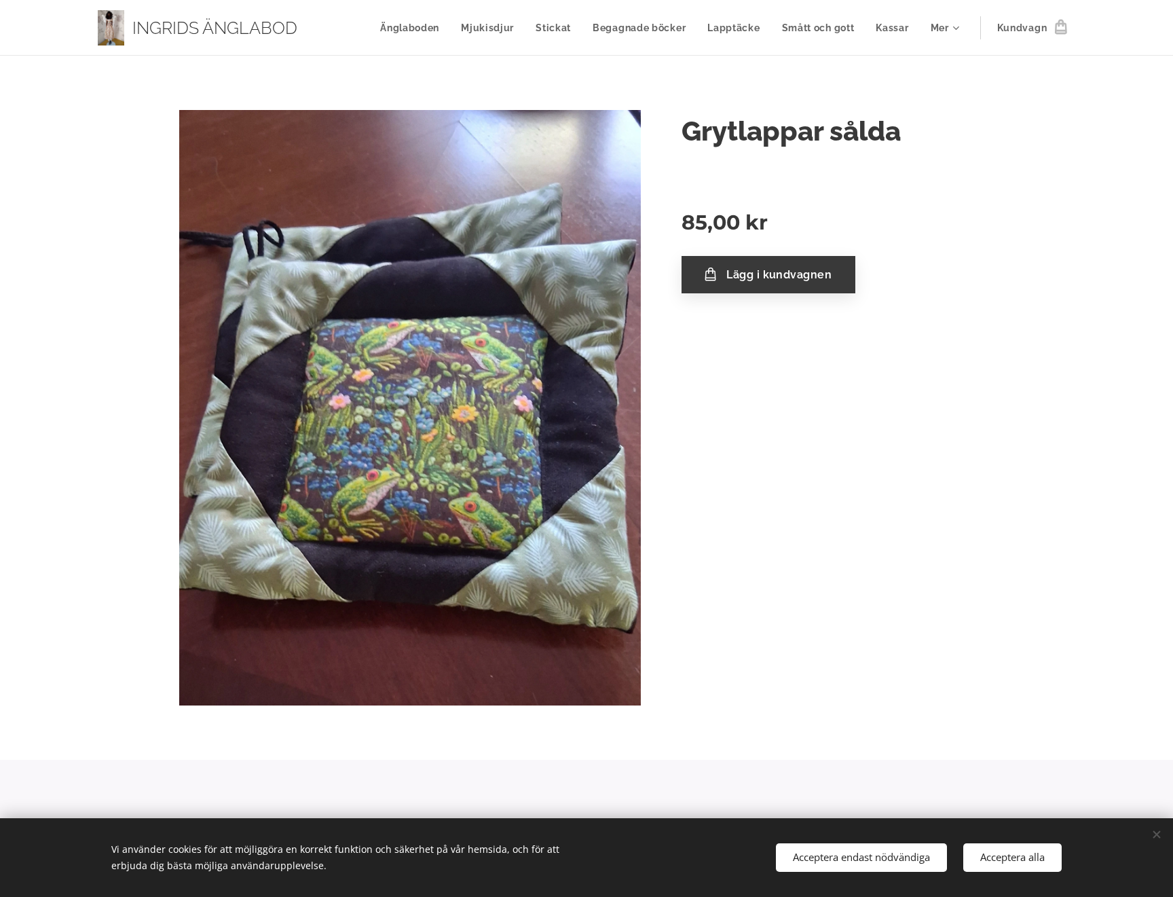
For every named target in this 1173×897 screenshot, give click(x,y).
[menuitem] (413, 28)
